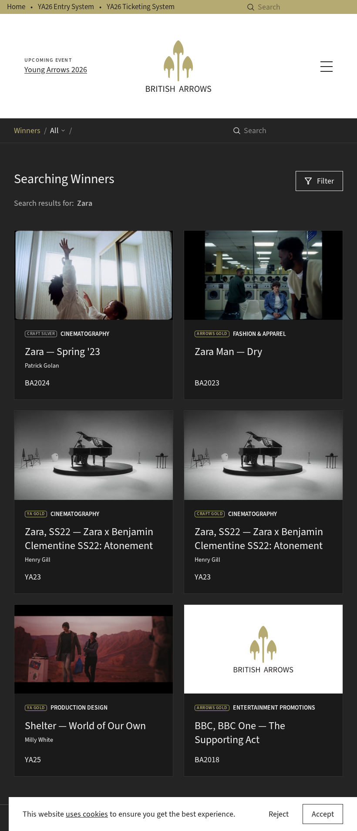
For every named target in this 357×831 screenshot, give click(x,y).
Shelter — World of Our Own (85, 726)
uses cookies (87, 814)
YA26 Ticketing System (141, 7)
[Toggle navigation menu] (326, 66)
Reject (279, 814)
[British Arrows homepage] (178, 65)
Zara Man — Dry (228, 352)
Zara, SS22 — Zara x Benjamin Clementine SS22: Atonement (89, 539)
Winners (27, 130)
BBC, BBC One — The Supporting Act (240, 733)
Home (16, 7)
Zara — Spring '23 (62, 352)
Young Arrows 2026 (55, 69)
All (54, 130)
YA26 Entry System (66, 7)
